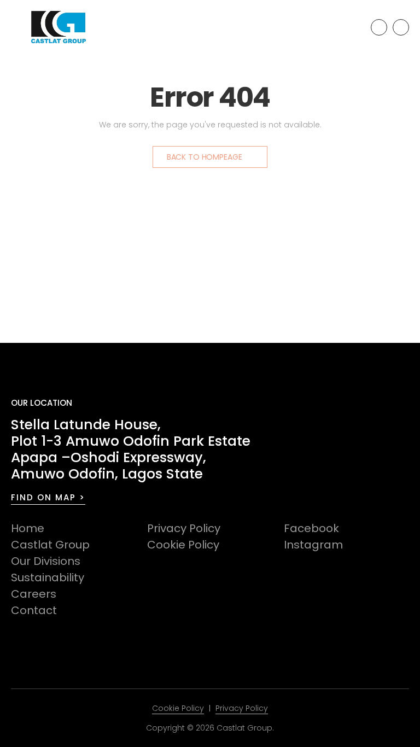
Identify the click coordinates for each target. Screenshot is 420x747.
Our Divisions (45, 561)
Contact (34, 610)
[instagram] (401, 27)
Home (27, 528)
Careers (33, 594)
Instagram (313, 545)
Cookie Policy (183, 545)
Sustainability (47, 577)
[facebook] (379, 27)
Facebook (311, 528)
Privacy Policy (183, 528)
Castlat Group (50, 545)
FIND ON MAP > (48, 497)
